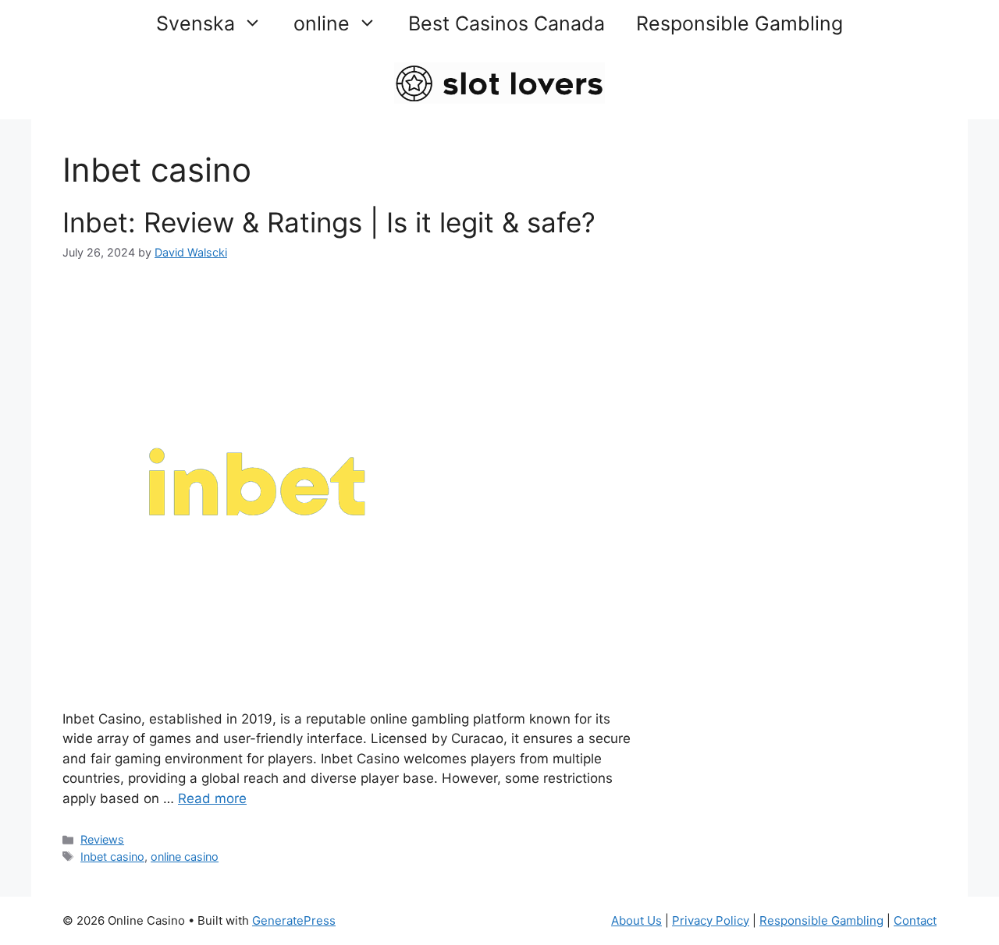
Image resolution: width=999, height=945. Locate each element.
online (321, 23)
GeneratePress (294, 920)
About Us (636, 920)
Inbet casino (112, 856)
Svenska (195, 23)
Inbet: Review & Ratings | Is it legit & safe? (328, 222)
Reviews (102, 839)
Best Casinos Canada (506, 23)
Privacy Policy (710, 920)
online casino (185, 856)
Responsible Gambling (739, 23)
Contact (915, 920)
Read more (212, 798)
